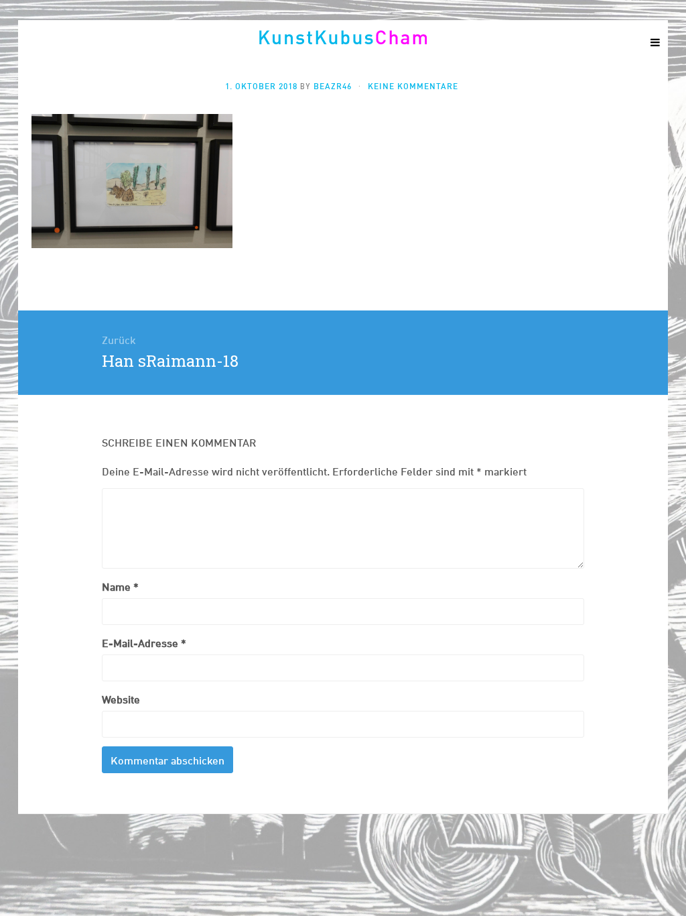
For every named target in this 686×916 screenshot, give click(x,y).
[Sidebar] (31, 41)
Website (121, 698)
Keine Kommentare (413, 85)
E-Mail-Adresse (144, 642)
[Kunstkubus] (343, 37)
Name (120, 585)
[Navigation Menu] (654, 41)
